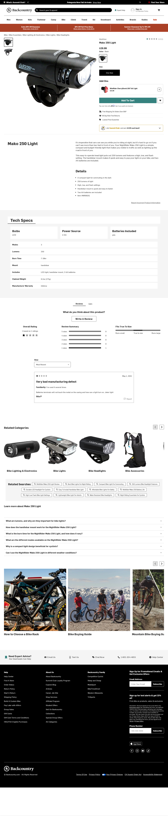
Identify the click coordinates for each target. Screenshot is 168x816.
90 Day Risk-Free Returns (111, 116)
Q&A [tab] (90, 303)
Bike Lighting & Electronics (34, 35)
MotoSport (92, 684)
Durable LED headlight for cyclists (38, 490)
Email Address (135, 679)
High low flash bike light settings (38, 495)
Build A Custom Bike (12, 701)
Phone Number (136, 726)
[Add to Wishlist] (160, 100)
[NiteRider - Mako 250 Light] (8, 52)
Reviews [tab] (79, 303)
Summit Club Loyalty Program (58, 680)
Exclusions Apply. (135, 707)
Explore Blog (51, 684)
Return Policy (9, 689)
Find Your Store (157, 2)
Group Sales (9, 709)
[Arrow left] (155, 427)
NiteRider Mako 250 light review (48, 484)
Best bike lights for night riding (79, 484)
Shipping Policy (10, 697)
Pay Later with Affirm (12, 705)
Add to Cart (127, 100)
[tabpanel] (84, 258)
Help (6, 672)
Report (129, 399)
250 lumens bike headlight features (144, 484)
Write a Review (84, 318)
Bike (5, 35)
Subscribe (157, 684)
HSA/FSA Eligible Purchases (15, 722)
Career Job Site (52, 693)
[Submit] (37, 10)
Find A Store (9, 680)
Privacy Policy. (139, 721)
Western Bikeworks (95, 693)
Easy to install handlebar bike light (71, 490)
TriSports (91, 697)
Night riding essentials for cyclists (132, 495)
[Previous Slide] (28, 2)
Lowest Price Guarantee (110, 120)
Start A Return (9, 693)
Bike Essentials (15, 35)
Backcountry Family (96, 672)
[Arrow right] (161, 427)
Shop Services (51, 697)
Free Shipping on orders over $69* (114, 111)
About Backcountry (53, 676)
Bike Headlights (63, 35)
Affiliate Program (53, 701)
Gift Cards (8, 713)
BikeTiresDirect (94, 689)
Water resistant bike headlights (101, 495)
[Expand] (159, 128)
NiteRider (103, 39)
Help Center (8, 676)
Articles (49, 689)
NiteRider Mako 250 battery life (134, 490)
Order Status (9, 684)
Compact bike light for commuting (111, 484)
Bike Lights (50, 35)
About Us (50, 672)
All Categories (51, 722)
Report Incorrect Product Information (145, 202)
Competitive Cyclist (95, 676)
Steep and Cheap (94, 680)
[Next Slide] (140, 2)
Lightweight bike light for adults (69, 495)
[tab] (22, 220)
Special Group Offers (54, 717)
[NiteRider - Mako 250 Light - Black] (8, 42)
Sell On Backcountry (54, 709)
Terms (131, 721)
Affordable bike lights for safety (103, 490)
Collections (50, 713)
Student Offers (51, 705)
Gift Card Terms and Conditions (16, 717)
